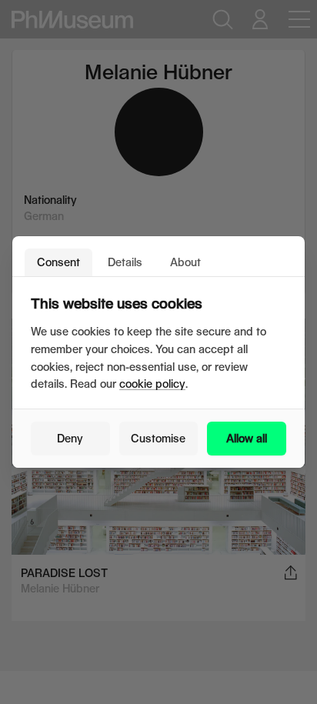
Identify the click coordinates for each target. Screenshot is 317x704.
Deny (70, 438)
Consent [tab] (58, 262)
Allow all (246, 438)
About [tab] (185, 262)
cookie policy (152, 383)
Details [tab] (125, 262)
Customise (158, 438)
